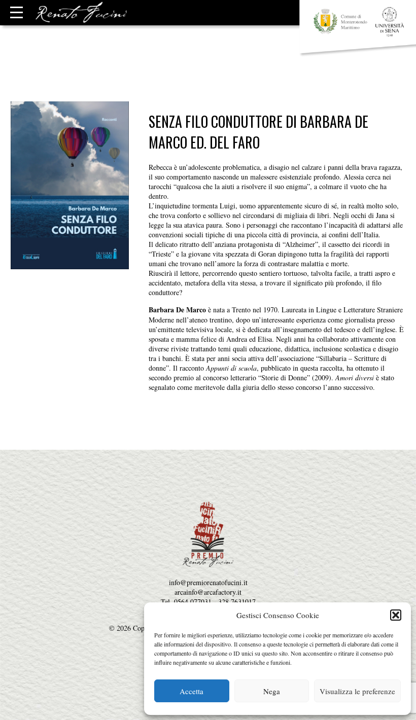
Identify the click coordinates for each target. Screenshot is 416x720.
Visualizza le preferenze (357, 691)
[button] (396, 615)
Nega (271, 691)
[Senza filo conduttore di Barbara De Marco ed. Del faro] (70, 264)
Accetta (191, 691)
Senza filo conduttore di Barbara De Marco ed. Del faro (258, 132)
